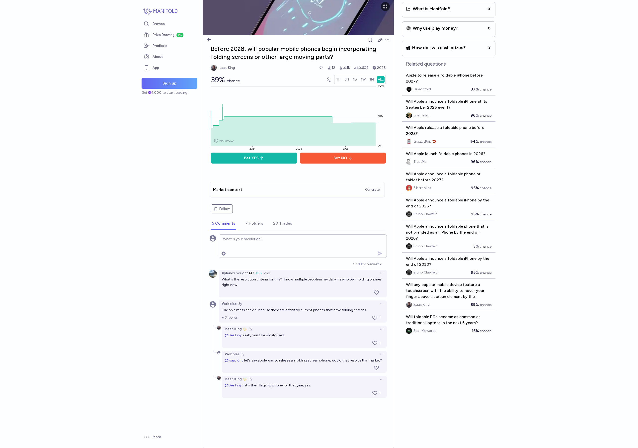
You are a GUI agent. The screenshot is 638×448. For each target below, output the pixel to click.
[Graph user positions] (328, 80)
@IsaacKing (234, 360)
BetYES (251, 158)
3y (240, 304)
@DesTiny (233, 335)
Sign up (169, 83)
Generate (372, 189)
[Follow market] (370, 40)
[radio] (338, 79)
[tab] (223, 223)
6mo (266, 273)
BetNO (340, 158)
